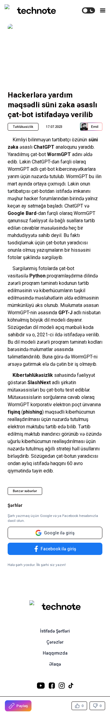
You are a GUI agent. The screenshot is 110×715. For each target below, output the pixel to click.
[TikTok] (70, 685)
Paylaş (22, 706)
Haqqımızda (55, 653)
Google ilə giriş (59, 532)
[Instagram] (62, 685)
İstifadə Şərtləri (55, 631)
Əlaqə (55, 664)
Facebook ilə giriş (58, 548)
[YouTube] (41, 685)
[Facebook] (52, 685)
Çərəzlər (55, 642)
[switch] (88, 10)
